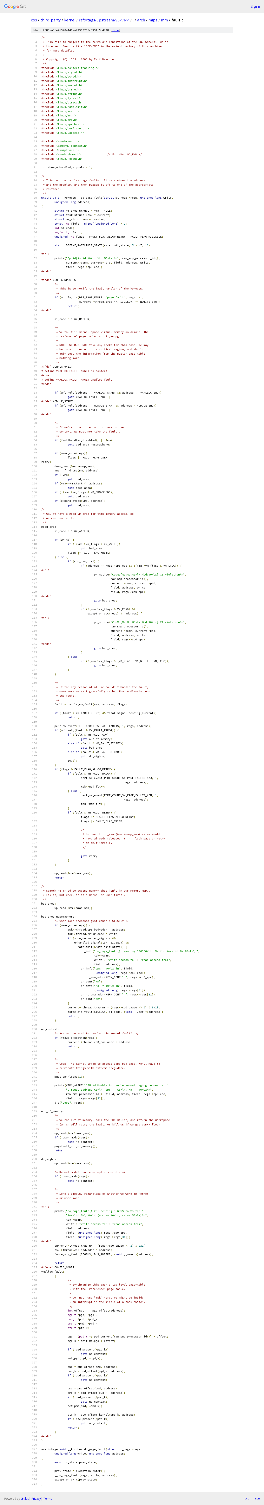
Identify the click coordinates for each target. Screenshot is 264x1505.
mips (152, 20)
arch (141, 20)
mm (164, 20)
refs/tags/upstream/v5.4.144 (104, 20)
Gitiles (25, 1498)
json (256, 1498)
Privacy (36, 1498)
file (115, 30)
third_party (50, 20)
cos (34, 20)
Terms (47, 1498)
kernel (69, 20)
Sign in (255, 6)
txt (246, 1498)
